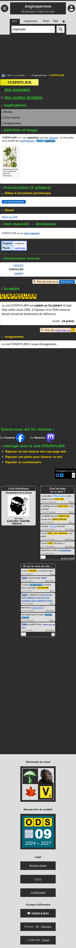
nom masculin (32, 233)
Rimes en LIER (9, 217)
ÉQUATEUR (63, 516)
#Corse (53, 526)
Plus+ (71, 502)
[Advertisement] (38, 52)
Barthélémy (66, 550)
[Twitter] (61, 476)
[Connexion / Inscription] (71, 8)
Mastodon (46, 926)
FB (37, 926)
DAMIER (18, 273)
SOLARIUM (42, 588)
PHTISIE (63, 506)
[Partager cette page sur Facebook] (57, 475)
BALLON (59, 499)
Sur (7, 437)
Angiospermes (39, 75)
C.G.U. (38, 879)
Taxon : (45, 140)
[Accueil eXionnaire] (3, 75)
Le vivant (19, 75)
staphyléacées (27, 140)
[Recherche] (61, 29)
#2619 (43, 578)
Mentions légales (38, 865)
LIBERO (32, 571)
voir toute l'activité (67, 558)
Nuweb (45, 940)
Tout (66, 529)
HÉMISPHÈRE (59, 519)
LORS (50, 543)
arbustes (53, 137)
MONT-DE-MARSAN (57, 533)
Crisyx (24, 578)
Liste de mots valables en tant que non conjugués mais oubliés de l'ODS (36, 598)
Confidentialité (38, 892)
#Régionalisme (59, 496)
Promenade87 (37, 608)
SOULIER (18, 265)
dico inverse (67, 281)
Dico (9, 75)
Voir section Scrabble (23, 97)
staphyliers (20, 248)
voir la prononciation (14, 201)
